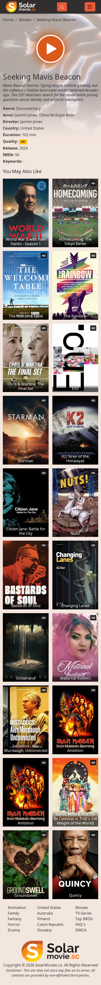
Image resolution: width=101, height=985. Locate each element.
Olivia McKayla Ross (56, 115)
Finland (43, 918)
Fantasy (14, 918)
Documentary (28, 108)
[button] (50, 49)
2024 (23, 148)
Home (8, 19)
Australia (45, 913)
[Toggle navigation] (90, 7)
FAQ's (80, 924)
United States (32, 128)
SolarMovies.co (48, 965)
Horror (14, 924)
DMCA (80, 930)
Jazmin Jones (26, 115)
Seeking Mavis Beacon (56, 19)
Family (13, 913)
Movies (25, 19)
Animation (17, 907)
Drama (14, 930)
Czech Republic (50, 924)
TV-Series (83, 913)
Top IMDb (84, 918)
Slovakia (44, 930)
